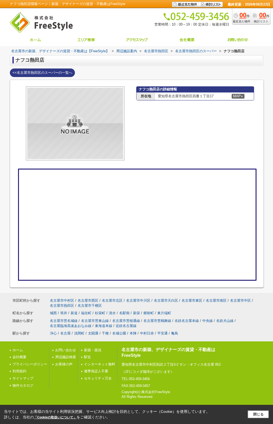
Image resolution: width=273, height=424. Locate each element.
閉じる (258, 414)
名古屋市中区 (240, 300)
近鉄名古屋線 (126, 326)
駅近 (87, 357)
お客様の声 (64, 364)
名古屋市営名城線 (64, 321)
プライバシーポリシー (30, 364)
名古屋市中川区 (138, 300)
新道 (74, 313)
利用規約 (19, 371)
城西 (53, 313)
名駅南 (124, 313)
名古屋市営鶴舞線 (157, 321)
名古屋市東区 (192, 300)
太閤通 (93, 333)
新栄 (136, 313)
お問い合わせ (65, 350)
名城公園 (119, 333)
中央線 (207, 321)
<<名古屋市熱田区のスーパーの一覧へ (42, 73)
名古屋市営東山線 (95, 321)
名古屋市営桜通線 (126, 321)
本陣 (133, 333)
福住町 (86, 313)
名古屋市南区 (216, 300)
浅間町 (79, 333)
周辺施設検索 (65, 357)
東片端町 (164, 313)
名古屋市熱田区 (62, 306)
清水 (112, 313)
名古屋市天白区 (166, 300)
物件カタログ (23, 385)
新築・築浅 (92, 350)
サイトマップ (23, 378)
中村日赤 (147, 333)
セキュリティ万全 (98, 378)
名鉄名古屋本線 (187, 321)
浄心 (53, 333)
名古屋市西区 (88, 300)
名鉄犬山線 (225, 321)
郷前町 (148, 313)
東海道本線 (103, 326)
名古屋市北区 (112, 300)
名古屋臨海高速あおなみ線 (70, 326)
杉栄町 (100, 313)
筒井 (63, 313)
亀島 (174, 333)
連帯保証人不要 (96, 371)
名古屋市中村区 (62, 300)
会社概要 (19, 357)
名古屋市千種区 (90, 306)
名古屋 (65, 333)
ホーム (18, 350)
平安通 (162, 333)
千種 (105, 333)
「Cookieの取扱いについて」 (55, 417)
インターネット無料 (99, 364)
